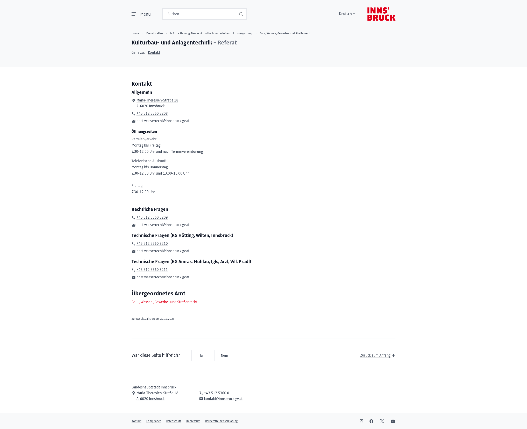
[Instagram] (361, 421)
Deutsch (345, 14)
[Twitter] (382, 421)
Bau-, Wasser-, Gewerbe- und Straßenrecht (164, 302)
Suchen (241, 14)
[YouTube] (393, 421)
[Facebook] (371, 421)
